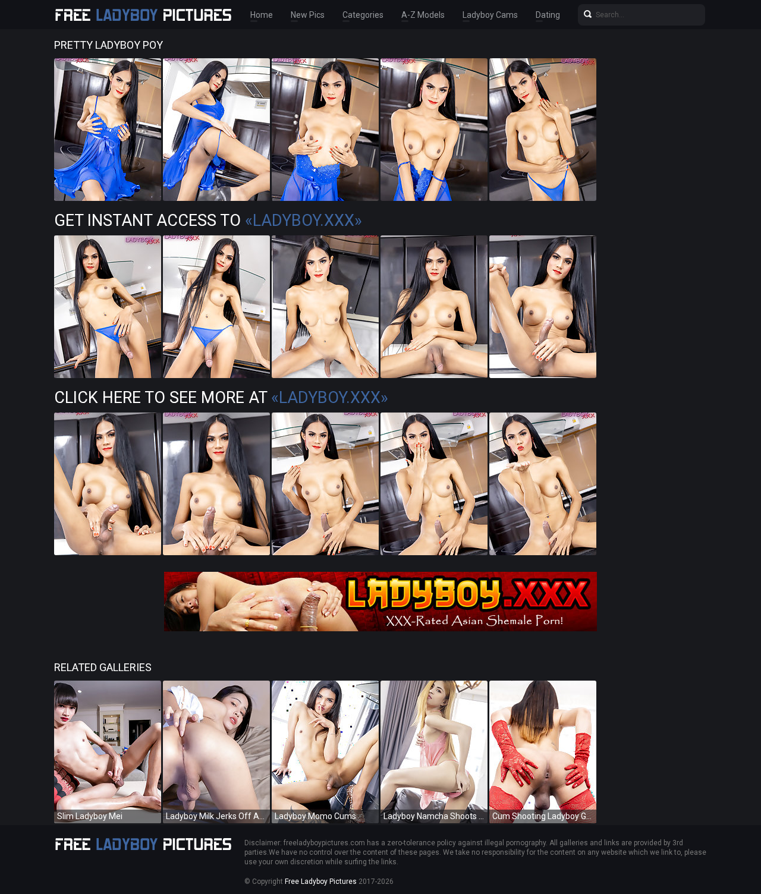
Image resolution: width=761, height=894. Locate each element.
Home (261, 15)
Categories (362, 15)
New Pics (308, 15)
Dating (548, 15)
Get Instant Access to (208, 220)
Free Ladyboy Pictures (321, 881)
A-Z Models (423, 15)
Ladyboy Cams (490, 15)
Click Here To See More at (221, 397)
